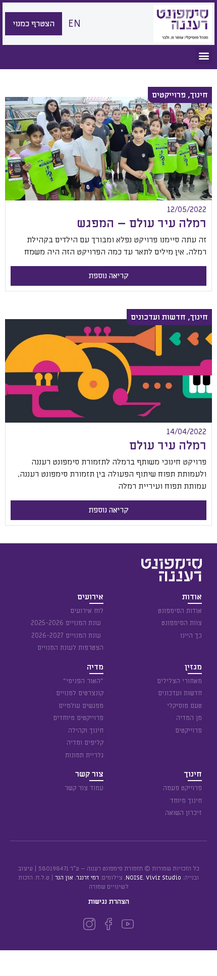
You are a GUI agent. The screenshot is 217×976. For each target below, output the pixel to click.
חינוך (199, 94)
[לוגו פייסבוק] (108, 924)
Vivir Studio (163, 878)
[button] (203, 55)
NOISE (134, 878)
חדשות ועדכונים (158, 317)
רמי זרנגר (87, 878)
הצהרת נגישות (108, 901)
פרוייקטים (169, 94)
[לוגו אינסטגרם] (89, 924)
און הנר (64, 878)
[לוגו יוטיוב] (128, 924)
